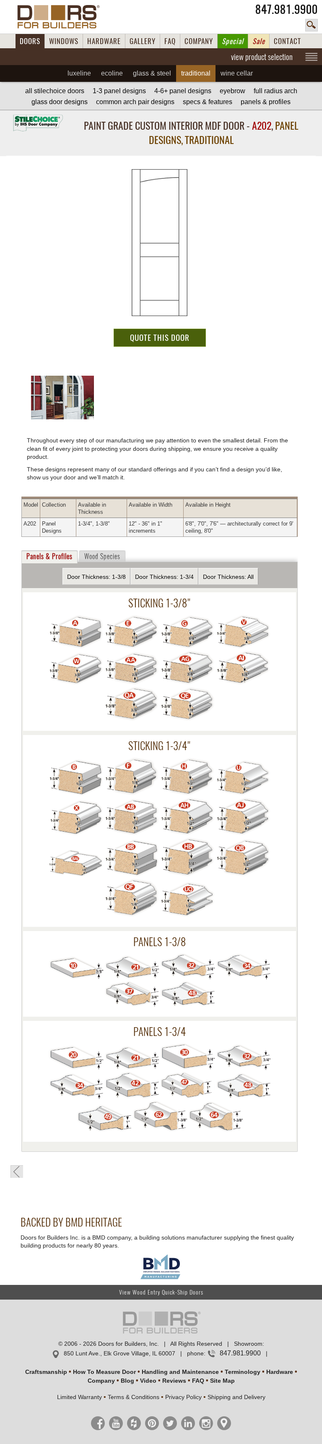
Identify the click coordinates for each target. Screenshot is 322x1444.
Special (233, 41)
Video (148, 1380)
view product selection (262, 56)
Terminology (242, 1371)
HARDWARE (104, 41)
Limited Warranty (79, 1397)
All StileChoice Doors (54, 90)
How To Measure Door (104, 1371)
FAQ (170, 41)
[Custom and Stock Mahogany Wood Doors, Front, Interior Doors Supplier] (61, 17)
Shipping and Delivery (236, 1397)
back (16, 1171)
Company (101, 1380)
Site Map (222, 1380)
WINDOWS (63, 41)
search (311, 25)
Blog (127, 1380)
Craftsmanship (46, 1371)
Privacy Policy (183, 1397)
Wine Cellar (237, 73)
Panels (49, 556)
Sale (258, 41)
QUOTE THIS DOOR (160, 337)
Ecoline (112, 73)
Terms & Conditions (133, 1397)
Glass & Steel (152, 73)
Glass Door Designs (59, 101)
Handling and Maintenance (180, 1371)
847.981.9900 (286, 9)
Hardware (279, 1371)
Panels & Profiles (266, 101)
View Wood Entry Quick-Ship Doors (161, 1292)
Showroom (248, 1343)
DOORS (30, 41)
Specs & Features (207, 101)
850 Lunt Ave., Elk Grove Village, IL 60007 (119, 1353)
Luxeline (79, 73)
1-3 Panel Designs (119, 90)
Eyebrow (232, 90)
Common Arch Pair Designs (135, 101)
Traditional (195, 73)
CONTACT (287, 41)
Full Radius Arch (275, 90)
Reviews (174, 1380)
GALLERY (143, 41)
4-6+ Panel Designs (182, 90)
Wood (102, 556)
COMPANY (198, 41)
